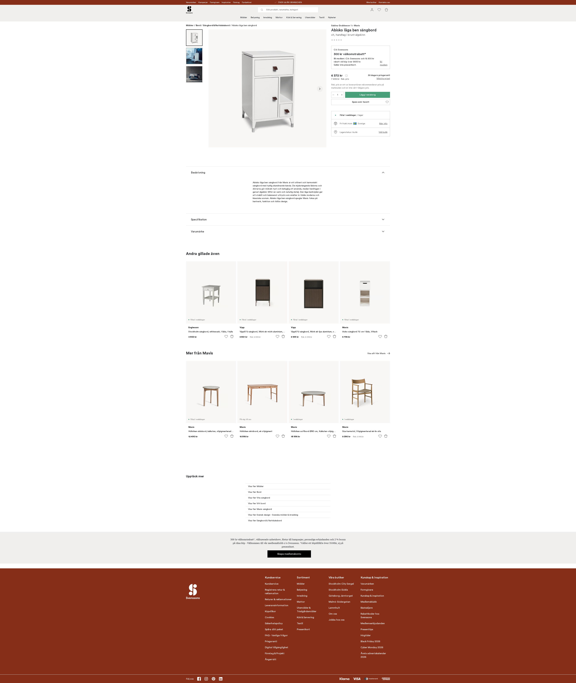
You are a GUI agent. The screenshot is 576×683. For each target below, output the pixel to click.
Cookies (269, 617)
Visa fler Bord (254, 492)
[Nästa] (320, 89)
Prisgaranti (271, 641)
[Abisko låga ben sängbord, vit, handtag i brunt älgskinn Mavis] (267, 88)
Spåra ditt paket (274, 629)
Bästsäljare (367, 607)
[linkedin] (220, 679)
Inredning (267, 17)
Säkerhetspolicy (274, 623)
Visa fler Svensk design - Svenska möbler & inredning (273, 515)
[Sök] (261, 9)
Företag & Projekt (274, 653)
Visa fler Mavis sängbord (260, 509)
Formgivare (214, 2)
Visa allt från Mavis (376, 353)
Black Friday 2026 (370, 641)
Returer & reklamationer (278, 599)
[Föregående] (215, 89)
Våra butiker (371, 2)
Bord (198, 25)
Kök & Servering (294, 17)
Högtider (366, 635)
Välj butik (383, 132)
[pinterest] (213, 679)
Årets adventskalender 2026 (373, 655)
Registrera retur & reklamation (275, 591)
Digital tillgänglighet (276, 647)
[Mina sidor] (372, 9)
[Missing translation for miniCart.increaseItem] (342, 95)
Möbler (243, 17)
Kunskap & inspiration (372, 595)
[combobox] (288, 9)
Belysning (255, 17)
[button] (336, 40)
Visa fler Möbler (256, 486)
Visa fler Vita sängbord (259, 498)
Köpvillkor (270, 611)
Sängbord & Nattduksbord (216, 25)
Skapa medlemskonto (289, 554)
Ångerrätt (270, 659)
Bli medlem (383, 63)
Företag (236, 2)
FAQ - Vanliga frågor (276, 635)
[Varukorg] (386, 9)
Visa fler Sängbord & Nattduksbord (265, 520)
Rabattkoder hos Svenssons (370, 615)
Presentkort (303, 629)
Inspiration (226, 2)
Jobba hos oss (336, 619)
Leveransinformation (276, 605)
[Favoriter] (379, 9)
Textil (321, 17)
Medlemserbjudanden (373, 623)
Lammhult (334, 607)
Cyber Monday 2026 (372, 647)
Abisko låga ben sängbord (244, 25)
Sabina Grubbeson (340, 26)
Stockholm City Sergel (341, 583)
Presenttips (367, 629)
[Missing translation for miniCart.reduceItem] (333, 95)
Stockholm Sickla (338, 589)
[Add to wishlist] (226, 336)
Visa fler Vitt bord (257, 503)
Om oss (333, 613)
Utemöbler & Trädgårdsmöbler (306, 609)
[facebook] (199, 679)
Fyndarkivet (247, 2)
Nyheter (332, 17)
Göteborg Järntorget (341, 595)
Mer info (383, 123)
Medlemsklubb (369, 601)
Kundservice (271, 583)
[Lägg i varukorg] (232, 336)
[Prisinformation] (346, 75)
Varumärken (191, 2)
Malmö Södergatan (339, 601)
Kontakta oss (384, 2)
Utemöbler (310, 17)
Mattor (279, 17)
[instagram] (206, 679)
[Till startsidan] (189, 9)
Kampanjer (203, 2)
